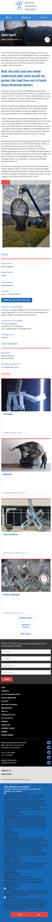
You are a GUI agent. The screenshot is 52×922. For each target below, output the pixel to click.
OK (39, 914)
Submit (7, 679)
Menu (9, 17)
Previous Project (26, 618)
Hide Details (7, 916)
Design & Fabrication (8, 698)
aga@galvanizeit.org (8, 763)
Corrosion (5, 691)
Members (4, 732)
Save (20, 914)
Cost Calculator (7, 718)
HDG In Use (4, 701)
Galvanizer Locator (8, 715)
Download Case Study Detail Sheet (16, 300)
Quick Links (27, 17)
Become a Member (7, 735)
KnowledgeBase (6, 708)
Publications (5, 725)
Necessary (16, 794)
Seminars (4, 721)
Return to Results (26, 626)
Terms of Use (6, 771)
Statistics (10, 888)
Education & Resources (9, 704)
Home (3, 688)
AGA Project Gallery (8, 728)
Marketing (10, 898)
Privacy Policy (6, 774)
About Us (4, 711)
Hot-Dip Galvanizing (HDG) (10, 694)
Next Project (26, 634)
